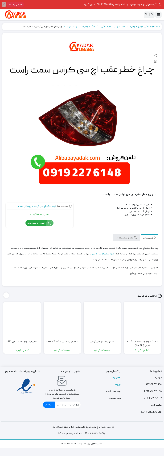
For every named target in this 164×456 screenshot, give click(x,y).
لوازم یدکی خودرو (146, 26)
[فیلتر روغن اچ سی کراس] (102, 321)
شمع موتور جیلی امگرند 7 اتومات (62, 341)
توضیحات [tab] (148, 238)
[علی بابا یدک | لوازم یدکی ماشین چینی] (15, 14)
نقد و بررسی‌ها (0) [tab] (125, 237)
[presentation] (6, 295)
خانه (158, 26)
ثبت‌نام (48, 404)
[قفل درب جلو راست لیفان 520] (22, 321)
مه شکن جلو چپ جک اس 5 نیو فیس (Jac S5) (142, 343)
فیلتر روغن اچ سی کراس (102, 341)
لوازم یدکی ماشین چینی (124, 26)
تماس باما (17, 4)
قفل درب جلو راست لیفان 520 (22, 341)
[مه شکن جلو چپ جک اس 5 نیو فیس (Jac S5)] (142, 321)
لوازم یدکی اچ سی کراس (77, 26)
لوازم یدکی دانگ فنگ (101, 26)
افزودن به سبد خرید (36, 223)
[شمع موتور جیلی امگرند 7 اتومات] (62, 321)
